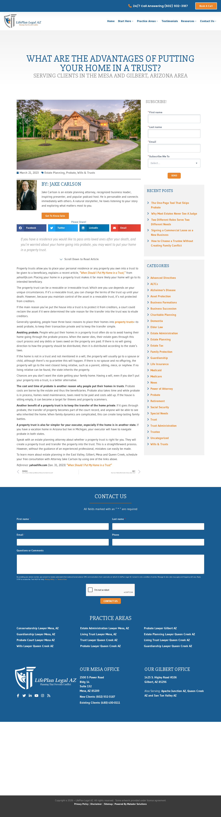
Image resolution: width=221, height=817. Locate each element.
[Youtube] (36, 696)
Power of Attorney (161, 388)
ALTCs (154, 284)
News (153, 382)
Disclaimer (96, 804)
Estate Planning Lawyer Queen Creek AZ (169, 634)
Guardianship (159, 358)
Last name (119, 519)
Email (21, 534)
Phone (115, 534)
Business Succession (163, 308)
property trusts (124, 322)
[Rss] (49, 696)
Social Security (159, 407)
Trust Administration (163, 425)
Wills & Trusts (159, 444)
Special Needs (159, 413)
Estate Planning (160, 339)
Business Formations (163, 302)
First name (24, 519)
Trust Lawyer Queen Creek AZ (99, 640)
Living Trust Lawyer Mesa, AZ (98, 634)
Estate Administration (164, 333)
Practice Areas (146, 21)
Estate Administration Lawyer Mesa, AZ (104, 628)
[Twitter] (24, 696)
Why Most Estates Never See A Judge (174, 213)
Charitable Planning (163, 315)
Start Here (124, 21)
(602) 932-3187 (97, 696)
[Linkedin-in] (30, 696)
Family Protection (161, 352)
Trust (153, 419)
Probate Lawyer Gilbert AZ (160, 628)
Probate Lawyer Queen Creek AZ (100, 646)
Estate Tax (156, 345)
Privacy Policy (50, 579)
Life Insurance (159, 364)
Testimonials (170, 21)
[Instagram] (42, 696)
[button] (31, 228)
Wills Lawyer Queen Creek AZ (35, 646)
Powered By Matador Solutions (131, 804)
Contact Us (207, 21)
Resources (187, 21)
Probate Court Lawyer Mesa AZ (36, 640)
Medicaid (156, 370)
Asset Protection (160, 296)
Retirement (157, 401)
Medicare (156, 376)
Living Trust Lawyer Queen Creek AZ (167, 640)
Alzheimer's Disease (163, 290)
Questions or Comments (30, 550)
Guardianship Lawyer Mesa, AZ (36, 634)
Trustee (155, 432)
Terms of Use (62, 579)
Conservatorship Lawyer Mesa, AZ (38, 628)
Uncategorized (159, 438)
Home (111, 21)
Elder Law (156, 327)
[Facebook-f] (18, 696)
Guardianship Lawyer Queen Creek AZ (168, 646)
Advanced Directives (163, 278)
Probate (155, 395)
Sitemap (108, 804)
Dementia (156, 321)
